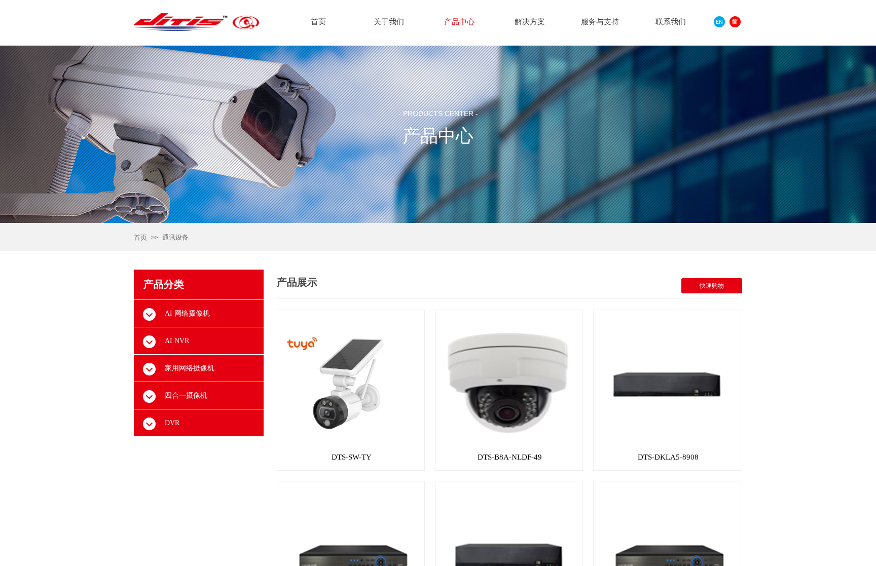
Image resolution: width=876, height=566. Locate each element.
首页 (140, 237)
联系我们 (670, 22)
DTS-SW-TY (352, 457)
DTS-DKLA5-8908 (668, 457)
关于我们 (389, 22)
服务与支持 (600, 22)
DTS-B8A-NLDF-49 (510, 457)
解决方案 (530, 22)
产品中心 (459, 22)
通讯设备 (175, 237)
